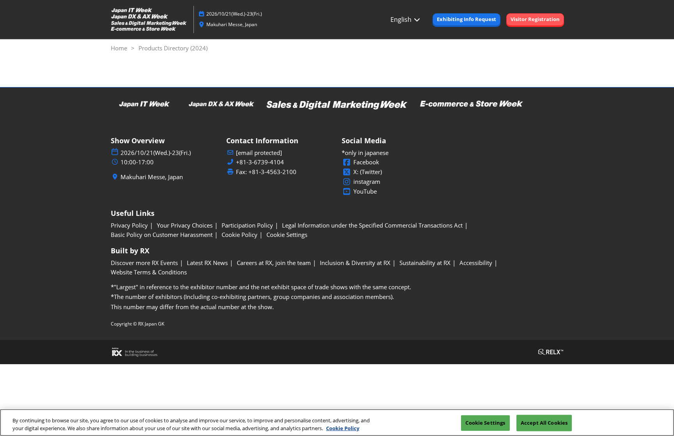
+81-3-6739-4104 (260, 162)
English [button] (401, 19)
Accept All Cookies (544, 422)
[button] (466, 19)
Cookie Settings (485, 422)
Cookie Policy (342, 427)
